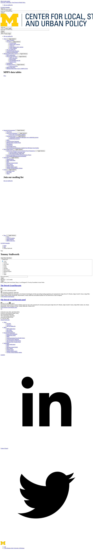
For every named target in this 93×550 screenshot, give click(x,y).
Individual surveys (10, 64)
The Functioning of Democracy (13, 340)
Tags (4, 247)
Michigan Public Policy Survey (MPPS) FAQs (17, 68)
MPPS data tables (13, 58)
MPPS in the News (10, 67)
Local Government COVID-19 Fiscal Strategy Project (18, 155)
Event (5, 265)
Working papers (10, 165)
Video (5, 274)
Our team (8, 41)
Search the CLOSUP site (6, 11)
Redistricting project (11, 335)
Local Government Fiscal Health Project (15, 338)
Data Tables (9, 330)
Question (6, 268)
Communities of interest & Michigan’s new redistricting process (23, 137)
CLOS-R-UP (9, 145)
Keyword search (4, 276)
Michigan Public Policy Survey (10, 53)
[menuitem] (47, 5)
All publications (10, 159)
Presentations (9, 63)
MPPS (7, 140)
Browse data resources (11, 56)
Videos (8, 173)
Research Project (7, 271)
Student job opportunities (12, 52)
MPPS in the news (10, 240)
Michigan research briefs (12, 163)
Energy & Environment (11, 133)
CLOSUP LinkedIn (5, 7)
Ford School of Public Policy (18, 2)
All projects (9, 131)
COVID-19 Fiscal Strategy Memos (14, 168)
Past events (8, 172)
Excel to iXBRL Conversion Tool (17, 152)
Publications (6, 157)
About (4, 38)
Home (4, 245)
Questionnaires (12, 61)
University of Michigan (6, 2)
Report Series (7, 270)
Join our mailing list (7, 5)
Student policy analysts (14, 44)
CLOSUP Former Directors (12, 51)
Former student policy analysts (16, 47)
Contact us (11, 45)
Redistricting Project (11, 136)
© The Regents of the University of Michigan (13, 548)
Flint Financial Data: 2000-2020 (16, 153)
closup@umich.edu (5, 319)
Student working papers (11, 167)
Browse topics (12, 59)
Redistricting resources (14, 138)
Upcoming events (10, 171)
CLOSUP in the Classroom (12, 141)
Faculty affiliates (13, 48)
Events (5, 169)
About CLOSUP (10, 40)
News (4, 235)
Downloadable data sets (14, 60)
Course (5, 262)
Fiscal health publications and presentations (16, 156)
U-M (4, 546)
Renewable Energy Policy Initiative (17, 134)
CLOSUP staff (12, 43)
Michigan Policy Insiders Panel (13, 142)
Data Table (6, 264)
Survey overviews (13, 66)
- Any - (5, 261)
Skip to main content (5, 1)
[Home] (26, 544)
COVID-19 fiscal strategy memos (14, 352)
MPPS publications (10, 55)
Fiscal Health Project (11, 146)
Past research (9, 144)
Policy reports (9, 164)
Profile (5, 267)
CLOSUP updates (10, 238)
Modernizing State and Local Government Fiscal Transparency (20, 150)
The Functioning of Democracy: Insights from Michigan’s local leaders (22, 148)
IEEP (7, 161)
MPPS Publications (10, 328)
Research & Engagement (9, 130)
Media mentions (10, 239)
